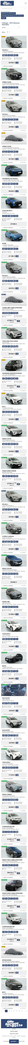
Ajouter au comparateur (8, 66)
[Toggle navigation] (25, 3)
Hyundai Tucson (11, 13)
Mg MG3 (3, 18)
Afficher (3, 32)
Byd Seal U (4, 13)
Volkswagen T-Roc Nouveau (8, 15)
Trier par (3, 27)
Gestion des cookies (14, 1033)
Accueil (14, 1028)
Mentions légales (14, 1031)
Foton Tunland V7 (19, 15)
